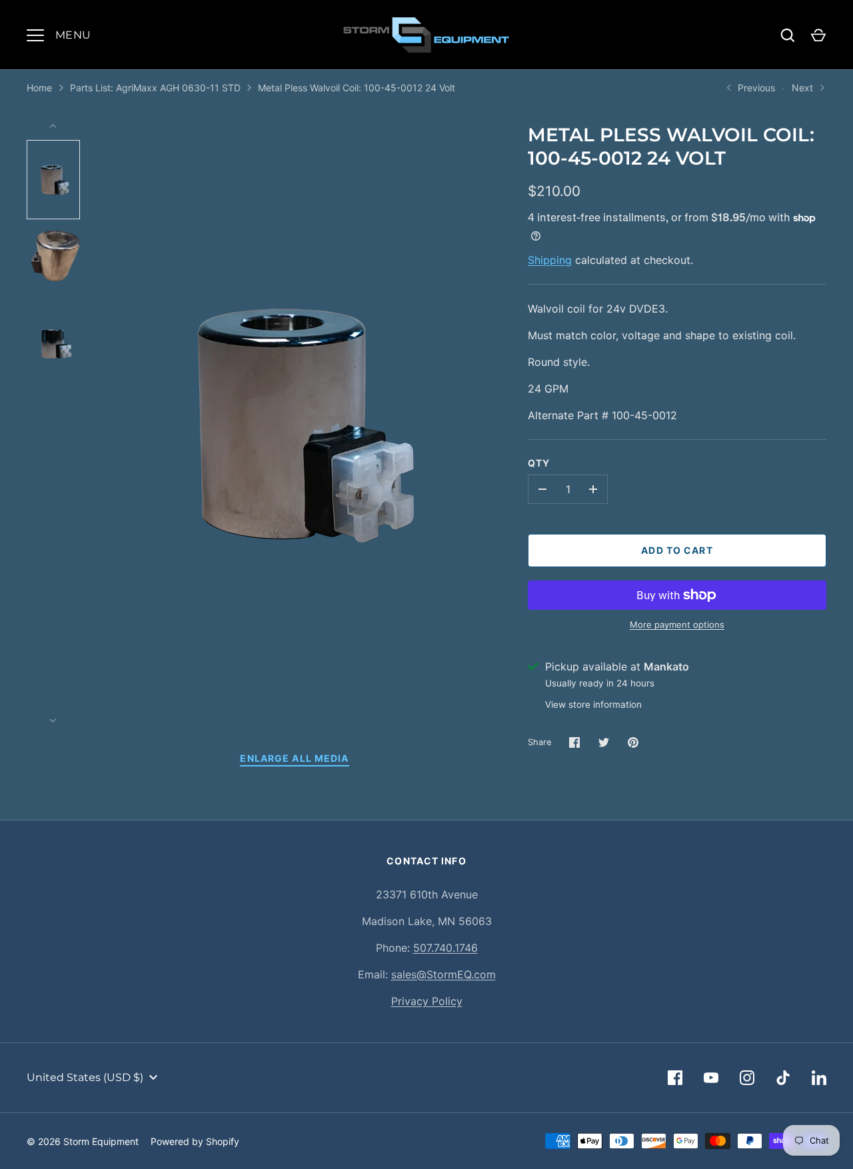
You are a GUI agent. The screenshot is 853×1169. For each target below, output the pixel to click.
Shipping (550, 260)
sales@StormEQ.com (443, 974)
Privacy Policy (426, 1001)
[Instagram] (747, 1077)
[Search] (787, 35)
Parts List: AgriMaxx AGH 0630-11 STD (155, 87)
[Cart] (818, 35)
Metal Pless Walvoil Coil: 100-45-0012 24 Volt (356, 87)
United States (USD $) (85, 1077)
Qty (539, 463)
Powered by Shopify (195, 1141)
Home (39, 87)
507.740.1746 (445, 947)
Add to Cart (676, 550)
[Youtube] (711, 1077)
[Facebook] (675, 1077)
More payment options (677, 624)
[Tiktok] (783, 1077)
